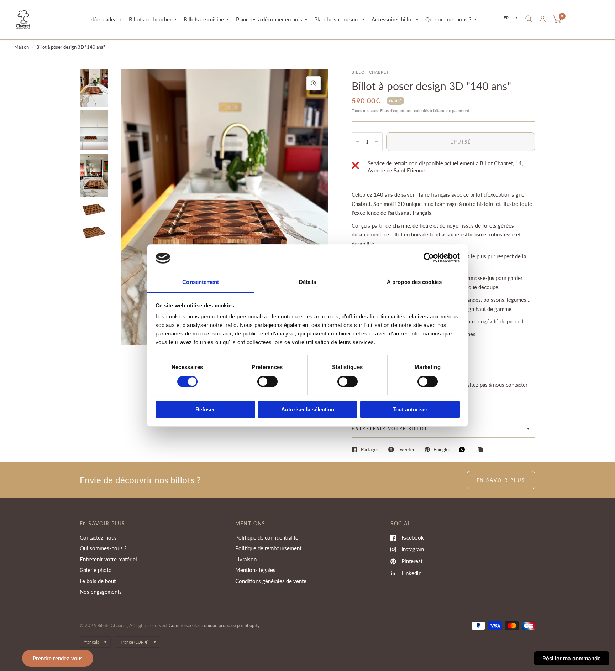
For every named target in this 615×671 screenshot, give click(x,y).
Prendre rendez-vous (58, 658)
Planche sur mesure (336, 19)
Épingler (441, 449)
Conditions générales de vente (270, 581)
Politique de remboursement (268, 548)
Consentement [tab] (200, 282)
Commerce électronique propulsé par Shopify (214, 625)
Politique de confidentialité (266, 537)
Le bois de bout (98, 581)
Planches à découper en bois (269, 19)
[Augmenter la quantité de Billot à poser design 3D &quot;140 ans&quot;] (377, 142)
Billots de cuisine (204, 19)
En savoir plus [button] (501, 480)
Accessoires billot (392, 19)
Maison (21, 47)
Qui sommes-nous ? (103, 548)
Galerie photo (96, 570)
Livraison (246, 559)
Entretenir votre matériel (108, 559)
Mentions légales (255, 570)
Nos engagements (101, 591)
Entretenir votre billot (389, 428)
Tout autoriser (410, 409)
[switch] (267, 381)
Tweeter (406, 449)
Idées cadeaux (105, 19)
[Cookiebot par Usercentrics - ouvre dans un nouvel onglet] (429, 258)
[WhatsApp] (463, 449)
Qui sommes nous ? (448, 19)
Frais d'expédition (396, 110)
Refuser (205, 409)
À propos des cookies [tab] (414, 282)
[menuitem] (105, 19)
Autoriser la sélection (307, 409)
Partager (369, 449)
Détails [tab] (307, 282)
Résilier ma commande (571, 658)
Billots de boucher (150, 19)
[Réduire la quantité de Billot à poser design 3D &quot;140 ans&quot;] (357, 142)
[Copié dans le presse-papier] (482, 450)
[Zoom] (313, 83)
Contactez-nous (98, 537)
